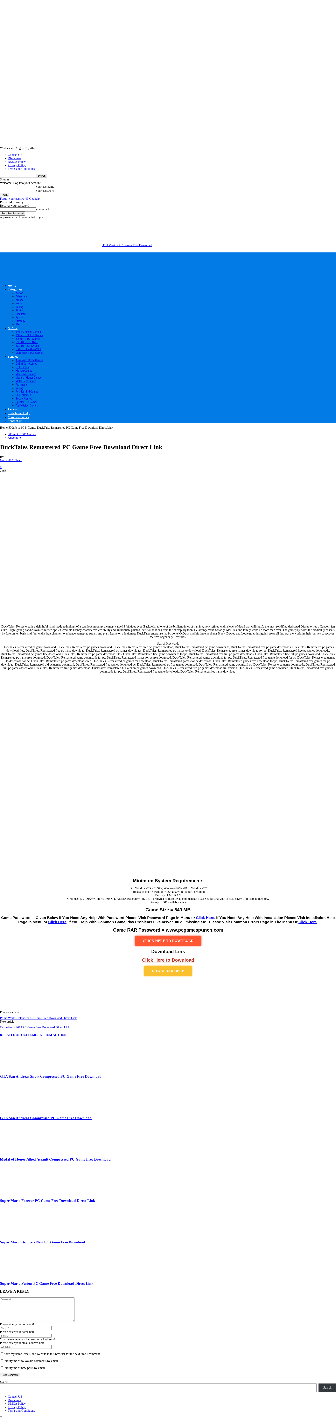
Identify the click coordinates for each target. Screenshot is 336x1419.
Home (12, 285)
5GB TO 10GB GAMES (28, 346)
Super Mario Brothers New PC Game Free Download (42, 1242)
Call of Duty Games (26, 363)
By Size (13, 328)
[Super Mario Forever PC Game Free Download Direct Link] (21, 1193)
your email (42, 209)
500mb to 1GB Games (28, 339)
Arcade (20, 300)
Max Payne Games (26, 374)
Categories (15, 289)
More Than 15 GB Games (29, 353)
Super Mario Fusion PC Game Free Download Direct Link (47, 1283)
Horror (19, 303)
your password (45, 190)
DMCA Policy (17, 161)
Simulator (21, 314)
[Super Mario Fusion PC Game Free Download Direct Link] (21, 1276)
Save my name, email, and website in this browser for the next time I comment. (52, 1354)
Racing (19, 307)
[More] (62, 994)
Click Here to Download (168, 960)
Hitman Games (24, 370)
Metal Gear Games (26, 381)
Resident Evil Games (27, 391)
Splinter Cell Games (27, 402)
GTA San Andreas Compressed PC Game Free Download (46, 1118)
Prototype (21, 384)
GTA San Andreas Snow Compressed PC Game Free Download (51, 1076)
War (18, 324)
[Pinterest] (34, 994)
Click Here (205, 918)
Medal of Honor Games (29, 377)
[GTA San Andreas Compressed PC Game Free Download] (21, 1110)
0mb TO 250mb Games (28, 332)
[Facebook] (6, 994)
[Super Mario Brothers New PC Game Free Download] (21, 1234)
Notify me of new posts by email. (25, 1368)
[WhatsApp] (48, 994)
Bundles (13, 356)
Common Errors (18, 417)
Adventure (21, 296)
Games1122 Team (11, 460)
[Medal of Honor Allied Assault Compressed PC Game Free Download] (21, 1151)
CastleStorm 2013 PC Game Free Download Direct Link (35, 1027)
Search (4, 1381)
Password (14, 409)
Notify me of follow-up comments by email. (32, 1361)
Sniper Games (23, 395)
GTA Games (22, 367)
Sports (19, 317)
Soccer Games (24, 398)
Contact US (15, 154)
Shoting (20, 310)
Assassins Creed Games (29, 360)
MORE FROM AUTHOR (49, 1035)
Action (19, 293)
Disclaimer (14, 158)
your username (45, 186)
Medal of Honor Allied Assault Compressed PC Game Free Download (55, 1159)
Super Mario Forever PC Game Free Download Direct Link (47, 1201)
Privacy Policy (17, 165)
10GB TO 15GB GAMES (28, 349)
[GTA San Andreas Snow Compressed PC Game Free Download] (21, 1069)
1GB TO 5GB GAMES (27, 342)
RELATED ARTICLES (16, 1035)
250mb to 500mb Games (29, 335)
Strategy (20, 321)
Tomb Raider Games (27, 405)
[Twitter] (20, 994)
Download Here (168, 971)
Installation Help (19, 413)
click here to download (168, 941)
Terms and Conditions (21, 168)
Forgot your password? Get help (20, 198)
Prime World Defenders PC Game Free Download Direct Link (38, 1018)
